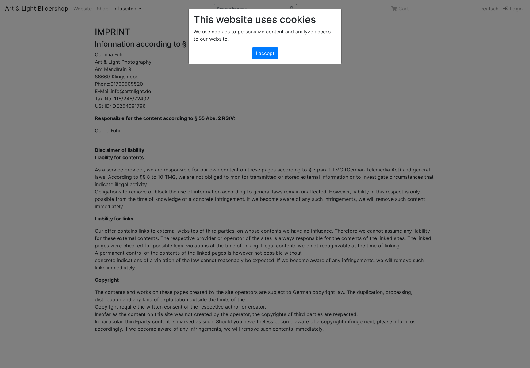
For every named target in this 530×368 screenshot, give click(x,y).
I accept (265, 53)
